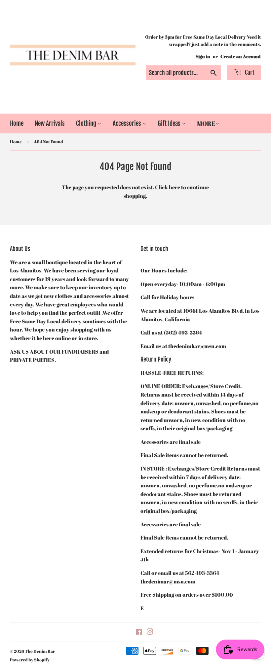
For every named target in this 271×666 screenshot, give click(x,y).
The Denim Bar (40, 651)
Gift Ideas (170, 123)
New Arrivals (50, 123)
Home (16, 123)
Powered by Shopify (30, 660)
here (174, 187)
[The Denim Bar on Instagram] (150, 632)
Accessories (127, 123)
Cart (249, 72)
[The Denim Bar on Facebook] (139, 632)
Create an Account (240, 56)
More (206, 123)
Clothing (86, 123)
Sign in (203, 56)
